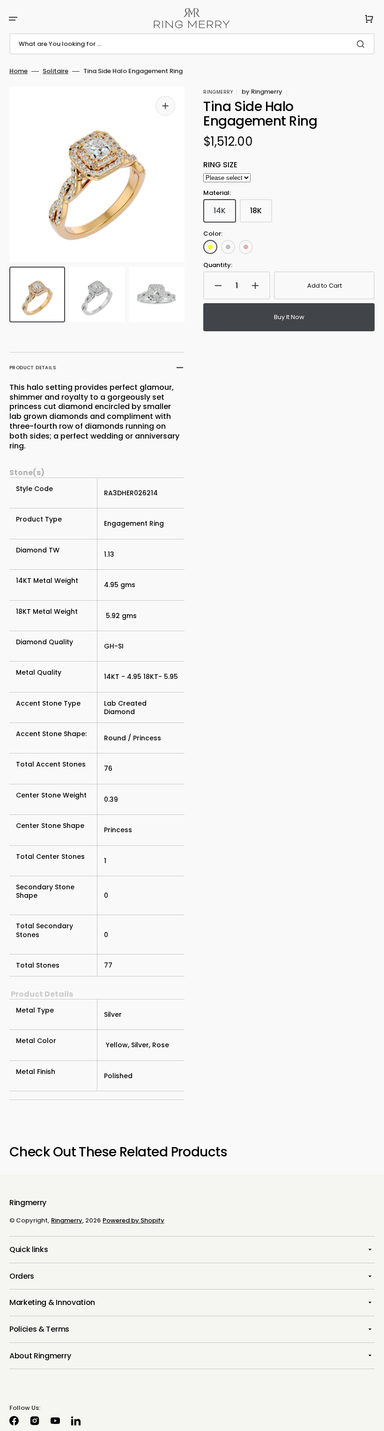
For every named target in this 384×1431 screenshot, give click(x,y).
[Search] (362, 44)
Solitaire (55, 71)
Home (18, 71)
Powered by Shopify (133, 1220)
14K (225, 214)
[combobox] (192, 43)
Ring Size (220, 165)
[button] (13, 18)
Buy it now (289, 317)
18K (261, 214)
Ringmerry (66, 1220)
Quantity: (217, 265)
